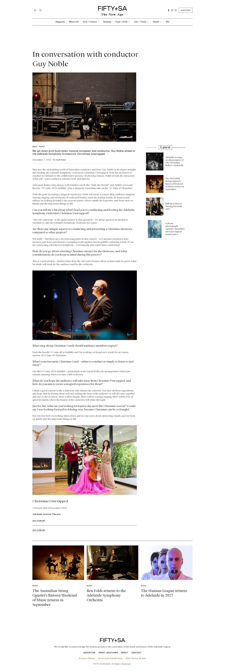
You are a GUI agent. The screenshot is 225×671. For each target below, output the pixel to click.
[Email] (175, 10)
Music (34, 147)
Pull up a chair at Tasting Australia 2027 (173, 206)
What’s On (74, 22)
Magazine (60, 22)
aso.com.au (38, 521)
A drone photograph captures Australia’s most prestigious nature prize (175, 228)
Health (156, 22)
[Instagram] (172, 10)
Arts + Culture (90, 22)
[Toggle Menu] (35, 10)
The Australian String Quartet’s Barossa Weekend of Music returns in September (174, 183)
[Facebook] (168, 10)
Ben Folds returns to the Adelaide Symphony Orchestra (106, 595)
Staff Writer (61, 160)
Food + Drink (121, 22)
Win (167, 22)
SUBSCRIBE (185, 10)
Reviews (107, 22)
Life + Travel (140, 22)
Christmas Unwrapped (50, 501)
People (42, 147)
